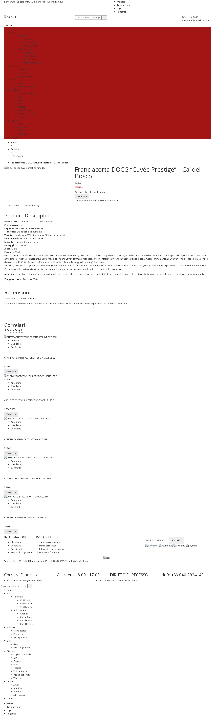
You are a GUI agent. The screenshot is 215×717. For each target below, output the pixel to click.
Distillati (11, 651)
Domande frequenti (49, 552)
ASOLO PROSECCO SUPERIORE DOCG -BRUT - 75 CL (29, 400)
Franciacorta (17, 155)
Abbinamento (20, 610)
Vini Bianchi (26, 603)
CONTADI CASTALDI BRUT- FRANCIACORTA (25, 517)
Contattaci (16, 545)
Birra (15, 644)
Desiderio (16, 343)
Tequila (17, 667)
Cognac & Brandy (22, 654)
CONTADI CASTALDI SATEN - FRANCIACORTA (25, 439)
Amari (16, 684)
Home (14, 142)
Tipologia (18, 596)
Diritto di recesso (47, 545)
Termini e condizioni (49, 542)
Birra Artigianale (21, 647)
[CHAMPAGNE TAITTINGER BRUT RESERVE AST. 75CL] (107, 337)
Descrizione (13, 205)
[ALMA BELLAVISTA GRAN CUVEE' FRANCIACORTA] (107, 457)
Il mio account (124, 5)
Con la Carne (26, 617)
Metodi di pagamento (22, 552)
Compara (82, 196)
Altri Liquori (19, 694)
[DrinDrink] (10, 17)
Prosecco (18, 634)
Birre (9, 640)
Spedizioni (16, 549)
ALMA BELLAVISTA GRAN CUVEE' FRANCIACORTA (28, 478)
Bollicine (15, 149)
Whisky (17, 678)
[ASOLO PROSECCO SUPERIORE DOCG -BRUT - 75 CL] (107, 376)
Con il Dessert (27, 623)
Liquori (10, 681)
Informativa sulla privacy (51, 549)
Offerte (10, 698)
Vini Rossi (25, 600)
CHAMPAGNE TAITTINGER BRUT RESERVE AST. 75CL (29, 357)
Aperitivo (18, 688)
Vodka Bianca (20, 671)
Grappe (17, 661)
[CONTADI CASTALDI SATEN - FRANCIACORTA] (107, 418)
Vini (8, 593)
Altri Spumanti (20, 637)
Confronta (16, 347)
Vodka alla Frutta (22, 674)
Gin (15, 657)
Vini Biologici (26, 606)
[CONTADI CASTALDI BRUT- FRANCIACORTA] (107, 496)
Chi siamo (16, 542)
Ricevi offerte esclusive (160, 535)
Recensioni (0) (32, 205)
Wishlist (121, 1)
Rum (15, 664)
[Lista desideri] (163, 17)
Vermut (17, 691)
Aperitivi (24, 613)
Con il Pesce (26, 620)
